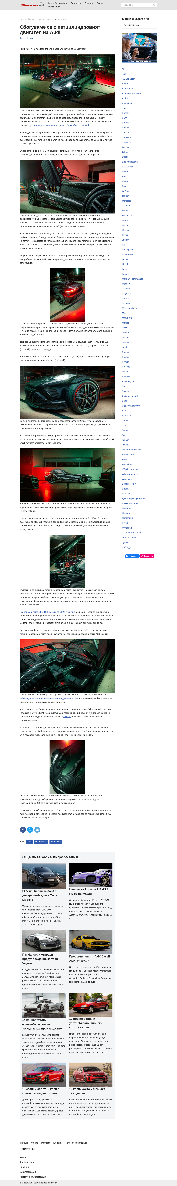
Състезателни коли (131, 532)
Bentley (125, 113)
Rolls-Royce (128, 381)
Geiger (125, 196)
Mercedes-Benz (129, 308)
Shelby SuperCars (131, 406)
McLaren (126, 303)
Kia (123, 245)
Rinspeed (126, 376)
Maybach (126, 293)
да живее (66, 716)
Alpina (125, 98)
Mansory (126, 284)
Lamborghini (128, 254)
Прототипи (76, 3)
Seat (124, 401)
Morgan (125, 323)
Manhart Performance (132, 279)
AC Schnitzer (128, 79)
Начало (23, 19)
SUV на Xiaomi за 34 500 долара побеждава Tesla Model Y (39, 895)
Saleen (125, 391)
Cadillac (126, 132)
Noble (125, 337)
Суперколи (127, 528)
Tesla (124, 435)
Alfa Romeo (127, 88)
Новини (29, 38)
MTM (124, 327)
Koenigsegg (128, 249)
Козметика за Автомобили (33, 1177)
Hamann (126, 210)
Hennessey (127, 215)
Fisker (125, 181)
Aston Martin (128, 103)
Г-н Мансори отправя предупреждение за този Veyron (40, 959)
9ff (123, 69)
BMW (124, 118)
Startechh (126, 415)
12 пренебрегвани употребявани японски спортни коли (85, 1023)
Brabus (125, 123)
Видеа (100, 3)
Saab (124, 386)
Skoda (125, 410)
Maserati (126, 288)
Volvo (124, 459)
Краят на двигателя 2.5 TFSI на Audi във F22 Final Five (47, 612)
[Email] (37, 830)
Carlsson (126, 137)
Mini (124, 313)
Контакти (57, 1143)
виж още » (36, 924)
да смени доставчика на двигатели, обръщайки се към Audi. (59, 125)
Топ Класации (27, 1162)
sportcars (56, 842)
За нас (34, 1143)
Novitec (125, 342)
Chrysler (126, 147)
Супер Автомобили (57, 3)
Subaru (125, 420)
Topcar (23, 38)
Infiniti (125, 235)
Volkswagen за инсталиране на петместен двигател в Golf (49, 698)
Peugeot (126, 357)
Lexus (125, 259)
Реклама (45, 1143)
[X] (30, 830)
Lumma (125, 274)
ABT (124, 74)
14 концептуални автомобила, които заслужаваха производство (42, 1024)
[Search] (154, 5)
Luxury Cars (41, 842)
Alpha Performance (131, 93)
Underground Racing (132, 450)
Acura (125, 83)
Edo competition (130, 162)
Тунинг (125, 542)
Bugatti (125, 127)
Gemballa (126, 201)
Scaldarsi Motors (130, 396)
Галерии (89, 3)
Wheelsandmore (130, 474)
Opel (124, 347)
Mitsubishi (127, 318)
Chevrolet (126, 142)
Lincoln (125, 264)
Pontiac (125, 362)
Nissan (125, 332)
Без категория (129, 484)
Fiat (124, 176)
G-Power (126, 191)
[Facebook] (23, 830)
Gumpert (126, 205)
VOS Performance (131, 469)
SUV (124, 425)
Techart (125, 430)
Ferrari (125, 171)
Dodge (125, 157)
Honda (125, 225)
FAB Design (128, 167)
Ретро (125, 523)
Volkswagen (128, 454)
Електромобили (130, 503)
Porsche (126, 367)
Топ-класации (129, 537)
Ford (124, 186)
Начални (126, 508)
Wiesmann (127, 479)
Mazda (125, 298)
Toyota (125, 445)
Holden (125, 220)
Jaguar (125, 240)
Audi (29, 842)
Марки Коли (54, 7)
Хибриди (126, 547)
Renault (126, 371)
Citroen (125, 152)
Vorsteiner (127, 464)
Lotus (124, 269)
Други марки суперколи (134, 498)
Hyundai (126, 230)
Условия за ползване (76, 1143)
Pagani (125, 352)
